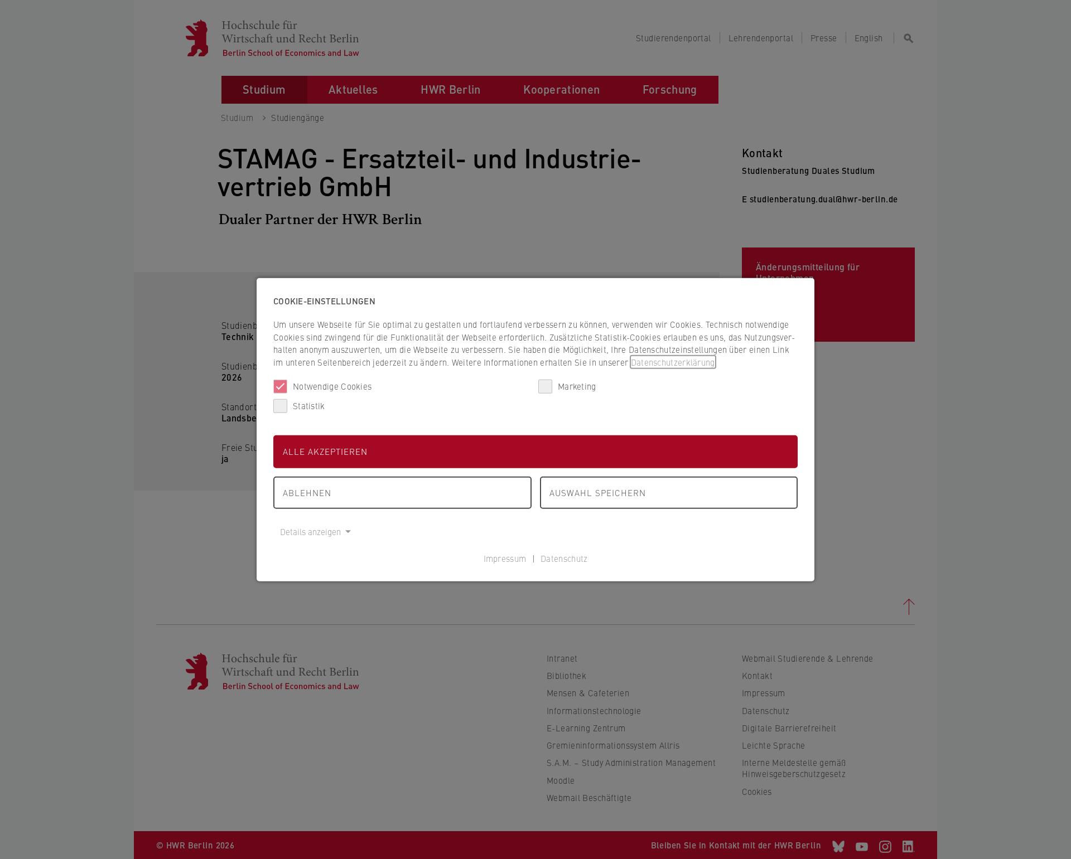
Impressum (505, 558)
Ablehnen (307, 492)
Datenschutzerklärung (673, 361)
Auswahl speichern (597, 492)
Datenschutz (564, 558)
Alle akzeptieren (325, 451)
